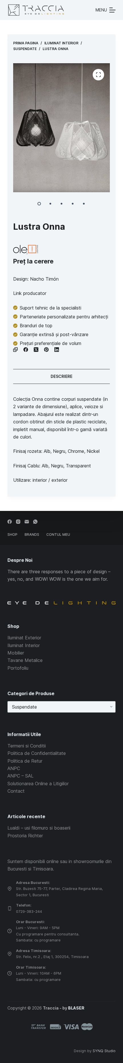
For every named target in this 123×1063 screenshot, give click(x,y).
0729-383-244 (29, 911)
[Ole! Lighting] (25, 249)
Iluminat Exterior (24, 637)
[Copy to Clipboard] (15, 349)
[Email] (27, 521)
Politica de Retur (24, 761)
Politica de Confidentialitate (36, 753)
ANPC (13, 768)
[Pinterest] (46, 349)
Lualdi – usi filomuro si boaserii (38, 828)
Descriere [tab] (61, 376)
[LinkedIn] (56, 349)
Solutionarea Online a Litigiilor (38, 783)
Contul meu (58, 534)
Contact (16, 791)
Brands (32, 534)
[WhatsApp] (35, 521)
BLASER (76, 1008)
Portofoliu (17, 668)
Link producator (29, 293)
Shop (12, 534)
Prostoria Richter (25, 835)
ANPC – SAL (20, 776)
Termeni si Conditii (26, 746)
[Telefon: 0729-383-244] (9, 908)
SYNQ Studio (104, 1050)
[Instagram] (18, 521)
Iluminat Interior (23, 645)
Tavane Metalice (25, 660)
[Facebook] (25, 349)
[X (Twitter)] (36, 349)
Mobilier (15, 653)
